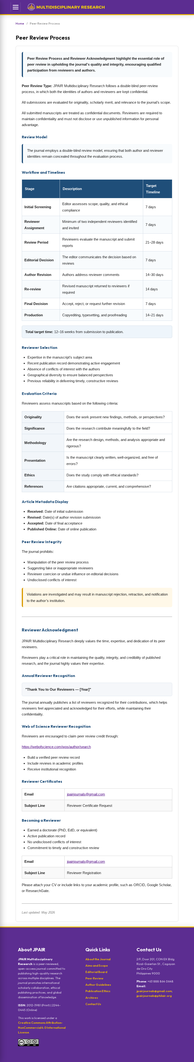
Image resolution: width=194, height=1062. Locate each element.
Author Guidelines (98, 984)
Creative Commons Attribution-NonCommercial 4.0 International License (42, 1027)
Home (20, 23)
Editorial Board (96, 972)
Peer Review (94, 978)
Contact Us (93, 1004)
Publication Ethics (97, 991)
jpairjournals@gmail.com (86, 794)
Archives (91, 997)
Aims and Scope (96, 965)
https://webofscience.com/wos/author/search (56, 747)
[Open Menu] (15, 7)
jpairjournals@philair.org (154, 996)
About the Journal (97, 959)
